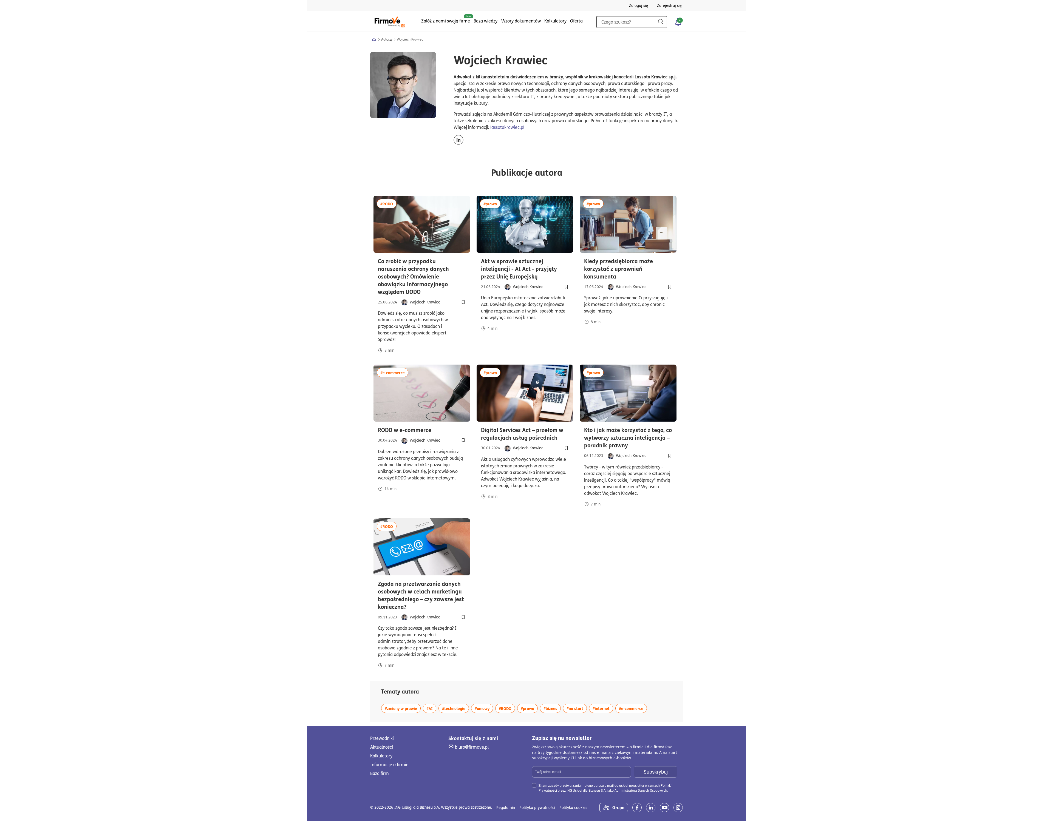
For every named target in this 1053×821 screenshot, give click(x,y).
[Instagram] (678, 807)
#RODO (388, 203)
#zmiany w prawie (403, 708)
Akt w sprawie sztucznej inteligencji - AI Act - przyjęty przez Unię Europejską (525, 268)
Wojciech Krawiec (425, 302)
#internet (603, 708)
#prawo (491, 203)
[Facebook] (637, 807)
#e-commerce (394, 372)
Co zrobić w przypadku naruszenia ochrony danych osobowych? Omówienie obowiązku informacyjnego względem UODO (422, 276)
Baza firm (379, 773)
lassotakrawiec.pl (507, 127)
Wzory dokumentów (521, 21)
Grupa (618, 807)
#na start (577, 708)
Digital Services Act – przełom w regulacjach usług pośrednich (525, 433)
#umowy (484, 708)
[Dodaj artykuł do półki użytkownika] (463, 302)
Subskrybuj (656, 772)
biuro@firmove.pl (472, 747)
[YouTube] (664, 807)
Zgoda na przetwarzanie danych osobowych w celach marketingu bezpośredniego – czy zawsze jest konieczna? (421, 595)
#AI (431, 708)
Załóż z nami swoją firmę (445, 21)
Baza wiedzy (485, 21)
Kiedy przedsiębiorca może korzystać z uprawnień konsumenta (628, 268)
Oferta (576, 21)
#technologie (455, 708)
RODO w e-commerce (422, 430)
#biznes (552, 708)
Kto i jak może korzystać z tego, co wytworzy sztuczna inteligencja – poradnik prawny (628, 437)
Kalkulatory (555, 21)
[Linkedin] (650, 807)
